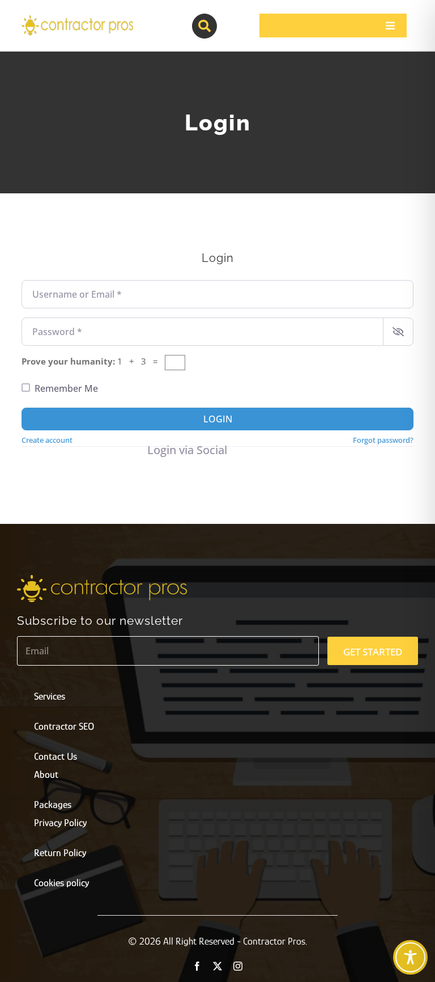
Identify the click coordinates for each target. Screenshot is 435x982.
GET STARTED (372, 651)
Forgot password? (383, 440)
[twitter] (217, 966)
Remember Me (66, 388)
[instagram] (237, 966)
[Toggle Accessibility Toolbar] (410, 957)
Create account (47, 440)
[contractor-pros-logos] (77, 18)
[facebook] (197, 966)
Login (217, 419)
